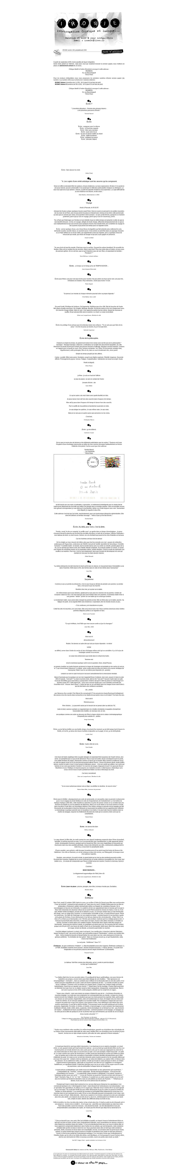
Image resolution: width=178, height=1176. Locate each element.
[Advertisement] (89, 5)
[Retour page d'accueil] (112, 54)
